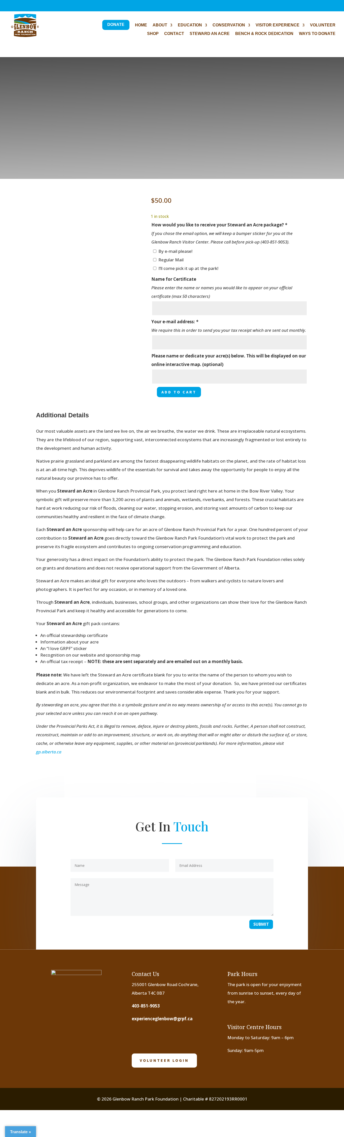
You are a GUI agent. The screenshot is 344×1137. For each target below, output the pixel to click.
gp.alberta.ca (48, 752)
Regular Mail (171, 260)
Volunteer (322, 25)
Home (141, 25)
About (160, 25)
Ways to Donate (317, 34)
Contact (174, 34)
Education (190, 25)
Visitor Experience (277, 25)
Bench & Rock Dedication (264, 34)
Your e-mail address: (174, 321)
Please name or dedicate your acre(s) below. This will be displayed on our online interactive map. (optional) (228, 360)
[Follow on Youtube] (170, 1037)
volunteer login (164, 1060)
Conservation (229, 25)
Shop (153, 34)
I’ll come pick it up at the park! (188, 268)
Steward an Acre (210, 34)
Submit (261, 924)
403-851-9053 (146, 1006)
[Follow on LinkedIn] (185, 1037)
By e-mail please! (175, 251)
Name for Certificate (173, 279)
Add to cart (178, 391)
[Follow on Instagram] (154, 1037)
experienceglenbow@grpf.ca (162, 1019)
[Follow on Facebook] (138, 1037)
